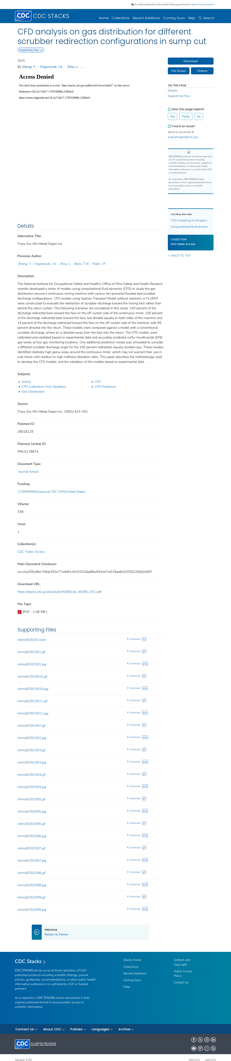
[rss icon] (213, 1048)
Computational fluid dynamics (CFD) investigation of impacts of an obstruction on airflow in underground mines (191, 227)
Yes (172, 116)
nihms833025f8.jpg (32, 885)
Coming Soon (174, 18)
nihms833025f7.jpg (32, 860)
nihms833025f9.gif (31, 897)
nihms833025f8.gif (31, 873)
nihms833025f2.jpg (32, 738)
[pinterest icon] (200, 1048)
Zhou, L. (73, 67)
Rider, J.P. (99, 264)
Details (172, 90)
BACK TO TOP (180, 255)
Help (191, 18)
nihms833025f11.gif (32, 701)
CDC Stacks (28, 961)
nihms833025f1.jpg (32, 664)
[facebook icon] (194, 1040)
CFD (98, 382)
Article (26, 382)
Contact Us (181, 982)
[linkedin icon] (213, 1040)
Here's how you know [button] (202, 4)
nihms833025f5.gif (31, 799)
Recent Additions (146, 18)
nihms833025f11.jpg (33, 713)
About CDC (52, 1029)
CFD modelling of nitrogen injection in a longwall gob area (191, 220)
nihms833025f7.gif (31, 848)
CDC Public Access (31, 552)
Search (209, 18)
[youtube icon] (194, 1048)
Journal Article (28, 471)
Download (134, 639)
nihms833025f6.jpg (32, 836)
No (199, 116)
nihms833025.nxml (32, 640)
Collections (120, 18)
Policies (76, 1029)
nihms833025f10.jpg (33, 689)
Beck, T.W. (81, 264)
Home (103, 18)
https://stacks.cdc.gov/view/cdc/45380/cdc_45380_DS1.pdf (59, 592)
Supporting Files (179, 96)
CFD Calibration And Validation (44, 386)
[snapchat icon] (207, 1048)
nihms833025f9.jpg (32, 909)
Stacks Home (132, 960)
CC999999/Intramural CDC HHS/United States (52, 491)
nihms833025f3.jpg (32, 762)
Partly (186, 116)
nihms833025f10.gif (32, 676)
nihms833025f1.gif (31, 652)
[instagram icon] (207, 1040)
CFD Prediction (105, 386)
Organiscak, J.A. (51, 67)
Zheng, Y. (29, 67)
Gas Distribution (33, 391)
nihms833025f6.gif (31, 824)
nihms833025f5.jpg (32, 811)
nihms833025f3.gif (31, 750)
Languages (100, 1029)
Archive (124, 1029)
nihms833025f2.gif (31, 725)
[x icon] (200, 1040)
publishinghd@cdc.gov (183, 137)
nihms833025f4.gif (31, 775)
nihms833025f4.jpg (32, 787)
